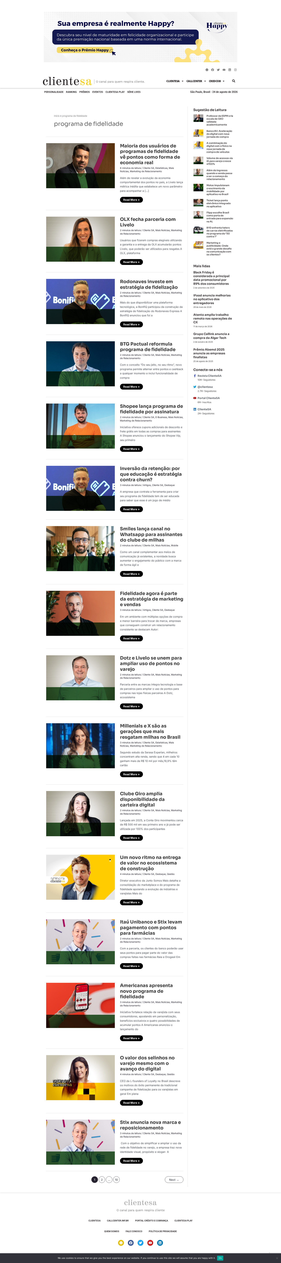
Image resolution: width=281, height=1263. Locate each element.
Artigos (147, 485)
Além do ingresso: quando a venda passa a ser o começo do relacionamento (219, 175)
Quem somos (111, 1231)
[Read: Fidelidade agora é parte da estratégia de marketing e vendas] (80, 613)
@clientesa (205, 387)
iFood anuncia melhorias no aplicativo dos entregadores (212, 299)
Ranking (71, 92)
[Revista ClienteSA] (194, 375)
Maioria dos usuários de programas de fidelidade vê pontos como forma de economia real (150, 154)
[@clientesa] (194, 386)
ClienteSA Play (115, 92)
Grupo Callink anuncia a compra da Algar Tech (211, 336)
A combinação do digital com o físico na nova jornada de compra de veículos (219, 147)
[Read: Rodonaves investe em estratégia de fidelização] (80, 301)
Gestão (170, 874)
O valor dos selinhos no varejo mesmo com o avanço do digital (147, 1063)
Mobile (174, 545)
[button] (233, 81)
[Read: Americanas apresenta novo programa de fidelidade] (80, 1005)
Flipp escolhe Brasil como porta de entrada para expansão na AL (220, 217)
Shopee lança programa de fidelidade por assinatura (151, 409)
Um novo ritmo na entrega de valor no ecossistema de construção (150, 863)
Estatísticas (161, 168)
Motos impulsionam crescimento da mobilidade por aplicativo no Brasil (218, 190)
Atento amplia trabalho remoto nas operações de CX (212, 318)
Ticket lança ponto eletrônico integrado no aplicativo (219, 203)
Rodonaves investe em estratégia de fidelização (149, 284)
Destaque (169, 485)
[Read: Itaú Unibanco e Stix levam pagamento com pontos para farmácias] (80, 941)
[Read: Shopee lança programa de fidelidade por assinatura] (80, 425)
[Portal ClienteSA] (194, 398)
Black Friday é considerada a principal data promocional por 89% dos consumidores (211, 278)
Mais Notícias (162, 230)
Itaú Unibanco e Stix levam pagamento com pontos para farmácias (151, 927)
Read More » (131, 199)
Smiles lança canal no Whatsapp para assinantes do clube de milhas (151, 534)
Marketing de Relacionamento (146, 171)
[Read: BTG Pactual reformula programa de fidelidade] (80, 363)
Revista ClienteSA (209, 376)
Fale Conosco (134, 1231)
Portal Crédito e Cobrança (151, 1220)
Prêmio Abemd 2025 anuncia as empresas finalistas (209, 353)
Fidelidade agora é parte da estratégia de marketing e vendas (151, 599)
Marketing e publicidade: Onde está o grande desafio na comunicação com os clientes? (219, 248)
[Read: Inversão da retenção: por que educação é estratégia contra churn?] (80, 488)
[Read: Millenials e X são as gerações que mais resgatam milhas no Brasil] (80, 745)
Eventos (97, 92)
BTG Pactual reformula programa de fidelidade (147, 346)
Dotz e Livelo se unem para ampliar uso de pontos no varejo (151, 663)
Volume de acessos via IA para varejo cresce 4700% (220, 161)
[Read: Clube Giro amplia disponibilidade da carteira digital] (80, 813)
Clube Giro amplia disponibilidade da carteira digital (142, 799)
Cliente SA (148, 168)
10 (116, 1179)
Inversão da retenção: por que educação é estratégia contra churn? (151, 474)
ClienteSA (173, 81)
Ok (220, 1258)
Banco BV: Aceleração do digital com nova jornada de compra (219, 134)
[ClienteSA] (194, 409)
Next (174, 1179)
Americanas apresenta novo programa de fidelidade (146, 991)
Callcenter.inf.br (118, 1220)
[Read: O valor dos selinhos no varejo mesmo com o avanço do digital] (80, 1077)
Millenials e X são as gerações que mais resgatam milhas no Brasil (150, 731)
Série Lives (133, 92)
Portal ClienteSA (209, 398)
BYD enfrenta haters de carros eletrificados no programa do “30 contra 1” (220, 232)
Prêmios (84, 92)
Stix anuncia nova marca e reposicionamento (150, 1125)
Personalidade (53, 92)
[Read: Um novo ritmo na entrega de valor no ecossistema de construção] (80, 877)
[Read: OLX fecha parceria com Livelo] (80, 239)
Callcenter (194, 81)
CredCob (215, 81)
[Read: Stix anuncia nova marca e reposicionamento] (80, 1142)
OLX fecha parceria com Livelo (148, 222)
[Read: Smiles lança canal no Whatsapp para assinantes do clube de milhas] (80, 548)
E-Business (161, 417)
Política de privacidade (163, 1231)
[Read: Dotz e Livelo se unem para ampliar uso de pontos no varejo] (80, 677)
